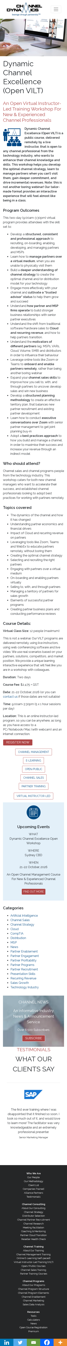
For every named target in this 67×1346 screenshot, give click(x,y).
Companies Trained (33, 1189)
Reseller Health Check (33, 1239)
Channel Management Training (33, 1254)
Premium (33, 1331)
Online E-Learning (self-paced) (33, 1258)
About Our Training (33, 1250)
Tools (33, 1315)
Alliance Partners (33, 1192)
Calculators (33, 1319)
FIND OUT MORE (33, 891)
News (14, 947)
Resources (33, 1312)
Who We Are (33, 1173)
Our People (33, 1177)
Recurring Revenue (23, 978)
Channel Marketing (33, 1300)
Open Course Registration (33, 1327)
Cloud (14, 929)
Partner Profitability (23, 960)
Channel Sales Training (33, 1270)
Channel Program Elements (33, 1292)
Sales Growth (19, 983)
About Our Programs (33, 1285)
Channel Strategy (22, 924)
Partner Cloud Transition (33, 1235)
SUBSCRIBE (33, 1038)
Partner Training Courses (33, 1273)
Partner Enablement (24, 951)
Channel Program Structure (33, 1289)
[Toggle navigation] (56, 9)
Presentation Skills (22, 974)
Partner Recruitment (24, 969)
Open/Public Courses (33, 1266)
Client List (33, 1185)
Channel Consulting (33, 1204)
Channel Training (33, 1246)
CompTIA (16, 933)
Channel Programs (33, 1281)
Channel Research (33, 1223)
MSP (13, 942)
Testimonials (33, 1196)
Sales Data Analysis (33, 1304)
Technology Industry (24, 987)
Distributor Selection (33, 1215)
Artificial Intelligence (24, 915)
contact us (10, 696)
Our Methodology (33, 1181)
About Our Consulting (33, 1208)
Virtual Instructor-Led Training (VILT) (33, 1262)
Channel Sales (20, 920)
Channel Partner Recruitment (33, 1219)
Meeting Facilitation (33, 1227)
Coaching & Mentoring (33, 1231)
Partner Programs (22, 965)
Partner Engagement (24, 956)
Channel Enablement (33, 1296)
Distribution (18, 938)
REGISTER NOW (17, 742)
